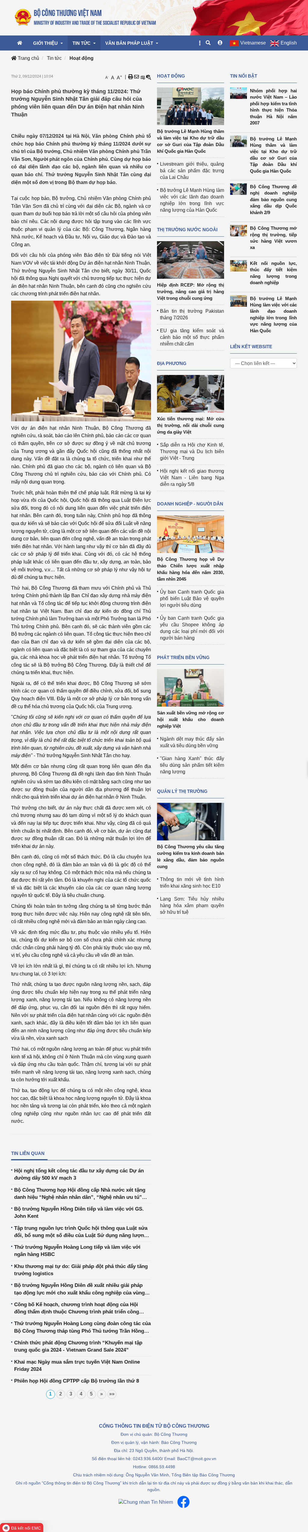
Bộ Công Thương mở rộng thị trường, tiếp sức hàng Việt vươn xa (273, 238)
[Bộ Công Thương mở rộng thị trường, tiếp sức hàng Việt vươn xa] (240, 230)
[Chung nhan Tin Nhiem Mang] (146, 1502)
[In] (130, 77)
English (289, 42)
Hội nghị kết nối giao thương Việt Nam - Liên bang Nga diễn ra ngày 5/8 (192, 477)
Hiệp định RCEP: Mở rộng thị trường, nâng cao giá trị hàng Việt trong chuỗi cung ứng (190, 291)
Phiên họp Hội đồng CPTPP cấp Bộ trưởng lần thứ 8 (76, 1381)
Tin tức (54, 58)
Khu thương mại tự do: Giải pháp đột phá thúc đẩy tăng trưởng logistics (81, 1269)
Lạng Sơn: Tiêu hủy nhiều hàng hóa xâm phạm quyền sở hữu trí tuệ (192, 905)
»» (112, 1393)
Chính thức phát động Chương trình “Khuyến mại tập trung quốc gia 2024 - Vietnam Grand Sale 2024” (78, 1346)
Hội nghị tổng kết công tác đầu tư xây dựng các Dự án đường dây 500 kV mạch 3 (79, 1174)
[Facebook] (183, 1502)
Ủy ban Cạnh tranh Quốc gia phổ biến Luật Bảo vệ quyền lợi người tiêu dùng (192, 598)
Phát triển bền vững (183, 657)
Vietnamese (253, 42)
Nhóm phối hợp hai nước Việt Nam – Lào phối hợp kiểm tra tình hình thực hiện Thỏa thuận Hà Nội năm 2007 (273, 106)
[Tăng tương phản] (142, 77)
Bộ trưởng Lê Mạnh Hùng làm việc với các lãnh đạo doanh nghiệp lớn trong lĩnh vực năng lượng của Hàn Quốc (273, 314)
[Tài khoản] (220, 43)
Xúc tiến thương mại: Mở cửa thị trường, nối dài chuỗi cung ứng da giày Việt (190, 425)
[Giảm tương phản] (148, 77)
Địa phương (171, 363)
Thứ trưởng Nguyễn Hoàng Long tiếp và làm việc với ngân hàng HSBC (77, 1250)
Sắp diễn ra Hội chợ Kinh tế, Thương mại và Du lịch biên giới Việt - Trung (192, 451)
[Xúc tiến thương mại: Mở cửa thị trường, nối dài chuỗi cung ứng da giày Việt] (190, 393)
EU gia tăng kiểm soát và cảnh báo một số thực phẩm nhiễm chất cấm (192, 337)
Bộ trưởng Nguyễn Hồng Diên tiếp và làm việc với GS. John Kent (79, 1212)
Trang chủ (28, 58)
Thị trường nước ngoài (187, 229)
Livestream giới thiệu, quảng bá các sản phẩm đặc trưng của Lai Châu (192, 170)
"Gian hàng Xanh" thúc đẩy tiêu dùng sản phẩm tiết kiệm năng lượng (192, 765)
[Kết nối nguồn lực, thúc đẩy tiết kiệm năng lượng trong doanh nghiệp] (240, 266)
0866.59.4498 (162, 1466)
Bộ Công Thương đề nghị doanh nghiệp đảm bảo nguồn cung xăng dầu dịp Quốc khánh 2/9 (273, 199)
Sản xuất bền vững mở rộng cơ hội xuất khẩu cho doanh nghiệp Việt (190, 719)
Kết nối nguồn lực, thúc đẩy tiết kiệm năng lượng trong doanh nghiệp (273, 273)
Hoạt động (81, 58)
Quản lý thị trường (182, 791)
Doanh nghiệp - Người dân (190, 503)
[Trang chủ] (85, 17)
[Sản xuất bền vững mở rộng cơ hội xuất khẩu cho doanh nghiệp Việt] (190, 687)
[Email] (136, 77)
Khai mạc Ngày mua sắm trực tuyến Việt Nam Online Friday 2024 (77, 1365)
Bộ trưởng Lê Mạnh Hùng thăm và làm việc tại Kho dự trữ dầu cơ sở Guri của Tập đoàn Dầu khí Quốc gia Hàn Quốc (273, 154)
